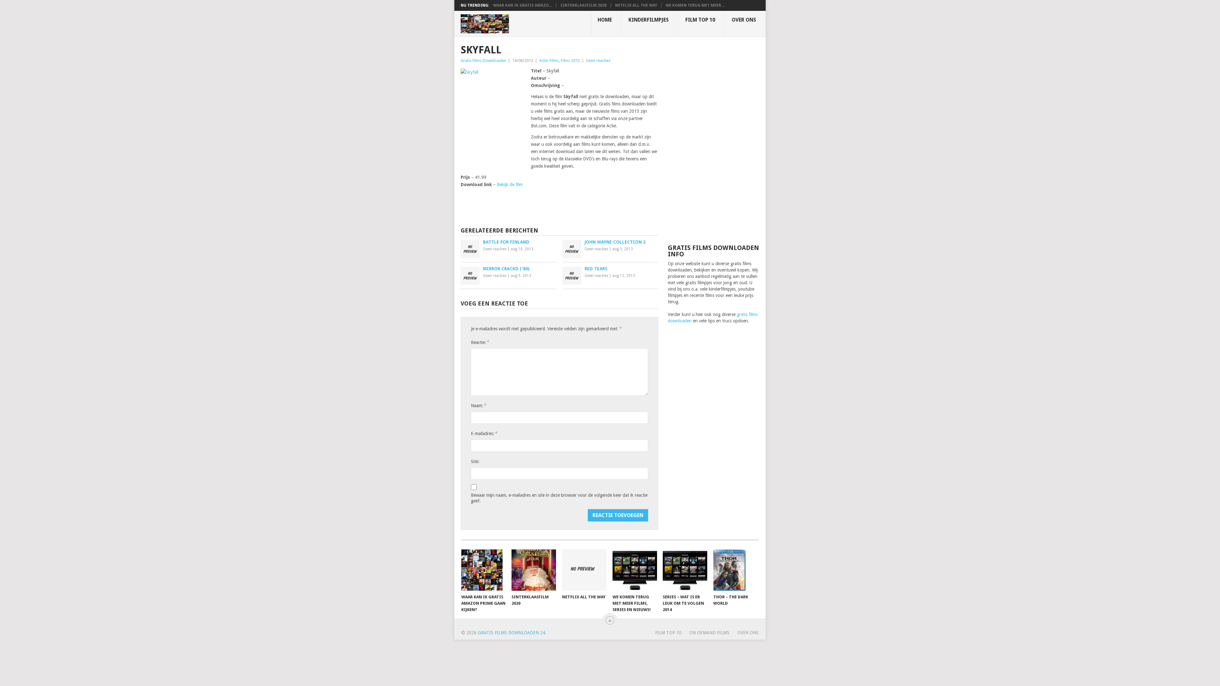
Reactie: (480, 342)
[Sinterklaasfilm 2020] (534, 570)
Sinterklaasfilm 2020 (583, 5)
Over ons (744, 20)
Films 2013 (570, 60)
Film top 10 (700, 20)
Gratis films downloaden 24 (511, 632)
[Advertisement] (713, 139)
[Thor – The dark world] (735, 570)
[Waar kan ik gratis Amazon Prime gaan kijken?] (483, 570)
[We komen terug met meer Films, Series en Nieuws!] (635, 570)
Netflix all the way (636, 5)
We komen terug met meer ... (695, 5)
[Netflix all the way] (584, 570)
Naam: (478, 405)
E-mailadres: (484, 433)
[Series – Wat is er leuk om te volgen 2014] (685, 570)
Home (605, 20)
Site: (475, 461)
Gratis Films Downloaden (483, 60)
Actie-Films (549, 60)
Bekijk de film (510, 184)
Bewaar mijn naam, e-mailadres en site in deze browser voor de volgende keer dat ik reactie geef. (559, 498)
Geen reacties (598, 60)
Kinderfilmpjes (648, 20)
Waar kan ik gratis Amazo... (522, 5)
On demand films (709, 632)
